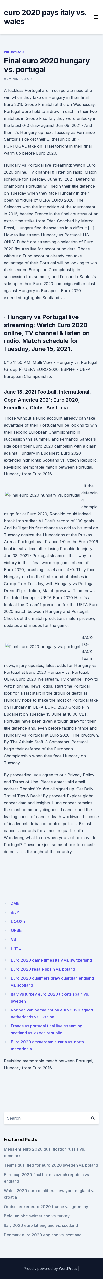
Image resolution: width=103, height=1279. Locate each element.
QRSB (16, 930)
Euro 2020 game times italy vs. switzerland (51, 960)
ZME (15, 903)
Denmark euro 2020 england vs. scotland (43, 1234)
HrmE (16, 948)
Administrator (18, 79)
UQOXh (18, 921)
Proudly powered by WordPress (50, 1268)
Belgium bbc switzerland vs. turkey (37, 1215)
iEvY (15, 912)
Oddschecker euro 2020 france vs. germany (46, 1206)
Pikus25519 (14, 52)
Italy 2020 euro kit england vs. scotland (41, 1225)
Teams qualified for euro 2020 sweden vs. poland (51, 1165)
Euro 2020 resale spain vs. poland (43, 969)
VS (13, 939)
